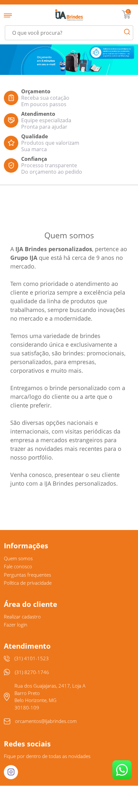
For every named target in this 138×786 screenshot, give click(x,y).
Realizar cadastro (22, 616)
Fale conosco (18, 566)
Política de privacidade (28, 583)
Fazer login (15, 624)
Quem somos (18, 558)
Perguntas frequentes (27, 574)
